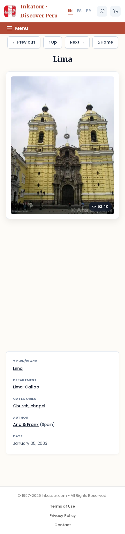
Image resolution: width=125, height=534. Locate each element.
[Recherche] (102, 11)
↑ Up (52, 42)
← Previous (23, 42)
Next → (77, 42)
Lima (18, 368)
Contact (62, 525)
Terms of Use (62, 506)
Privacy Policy (62, 515)
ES (79, 11)
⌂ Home (105, 42)
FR (88, 11)
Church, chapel (29, 406)
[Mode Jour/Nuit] (115, 11)
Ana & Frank (26, 424)
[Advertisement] (62, 288)
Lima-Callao (26, 387)
